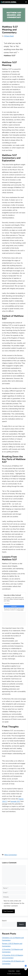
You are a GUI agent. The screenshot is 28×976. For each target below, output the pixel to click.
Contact (18, 971)
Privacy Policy (11, 971)
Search (4, 921)
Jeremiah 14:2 (15, 801)
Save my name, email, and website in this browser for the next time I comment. (14, 903)
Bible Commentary (10, 855)
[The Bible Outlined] (9, 2)
